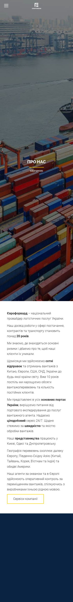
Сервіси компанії (25, 499)
